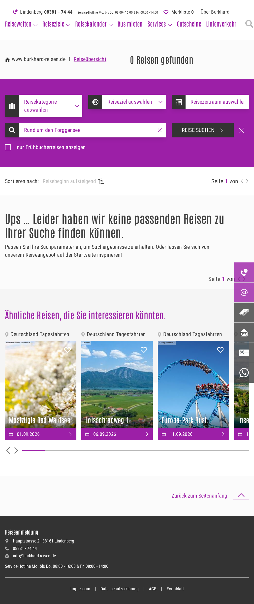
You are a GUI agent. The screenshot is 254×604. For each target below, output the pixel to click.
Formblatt (175, 588)
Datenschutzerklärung (119, 588)
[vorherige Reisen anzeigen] (242, 181)
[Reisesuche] (249, 24)
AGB (153, 588)
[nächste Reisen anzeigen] (247, 181)
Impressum (80, 588)
